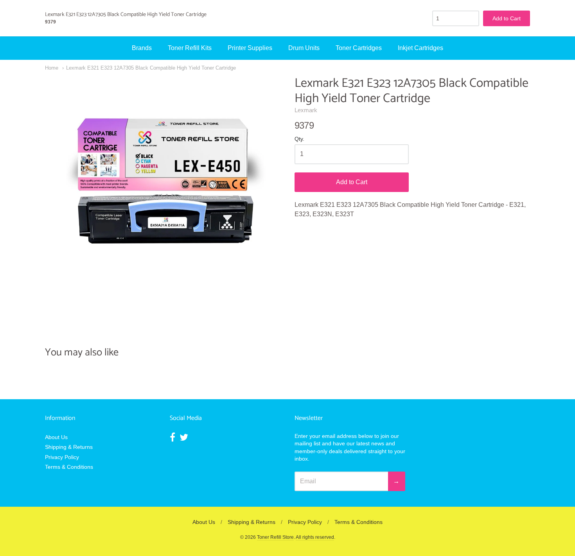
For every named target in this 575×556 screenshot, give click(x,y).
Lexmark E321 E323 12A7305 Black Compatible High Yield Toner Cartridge (151, 68)
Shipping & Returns (69, 447)
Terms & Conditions (69, 467)
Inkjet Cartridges (420, 48)
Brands (142, 48)
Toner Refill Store (275, 537)
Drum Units (304, 48)
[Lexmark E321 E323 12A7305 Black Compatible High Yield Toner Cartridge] (162, 193)
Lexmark (306, 110)
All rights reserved (315, 537)
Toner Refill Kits (190, 48)
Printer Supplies (250, 48)
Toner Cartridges (359, 48)
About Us (56, 437)
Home (51, 68)
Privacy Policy (62, 457)
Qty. (299, 139)
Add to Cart (351, 182)
